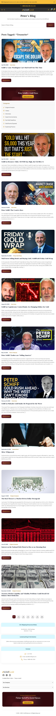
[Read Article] (28, 50)
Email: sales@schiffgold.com (29, 656)
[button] (28, 682)
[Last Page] (42, 616)
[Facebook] (3, 675)
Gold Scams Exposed (11, 123)
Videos (7, 110)
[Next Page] (37, 616)
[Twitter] (7, 675)
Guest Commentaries (11, 117)
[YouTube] (10, 675)
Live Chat (29, 653)
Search (50, 25)
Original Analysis (10, 107)
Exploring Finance (10, 126)
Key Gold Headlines (10, 120)
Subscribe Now (28, 96)
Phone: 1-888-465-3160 (29, 659)
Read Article (6, 80)
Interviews (8, 114)
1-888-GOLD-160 (29, 6)
